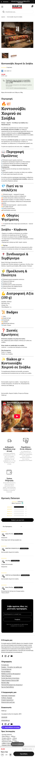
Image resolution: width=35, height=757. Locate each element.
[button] (32, 7)
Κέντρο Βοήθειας (6, 671)
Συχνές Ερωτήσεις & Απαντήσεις (10, 678)
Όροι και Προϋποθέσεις (7, 687)
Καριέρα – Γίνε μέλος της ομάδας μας (11, 667)
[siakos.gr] (17, 7)
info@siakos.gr (5, 720)
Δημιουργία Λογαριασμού (8, 695)
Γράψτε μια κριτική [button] (17, 520)
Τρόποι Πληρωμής (6, 676)
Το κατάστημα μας (6, 669)
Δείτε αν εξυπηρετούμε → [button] (20, 88)
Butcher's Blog (5, 682)
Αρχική (3, 17)
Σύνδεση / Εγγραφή (6, 698)
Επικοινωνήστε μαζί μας (8, 702)
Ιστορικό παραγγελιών (7, 700)
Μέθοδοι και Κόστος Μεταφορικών (10, 673)
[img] (3, 531)
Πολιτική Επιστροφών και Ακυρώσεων (12, 685)
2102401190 (4, 717)
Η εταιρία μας (5, 665)
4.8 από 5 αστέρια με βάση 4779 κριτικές (20, 1)
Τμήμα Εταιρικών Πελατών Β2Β (10, 680)
